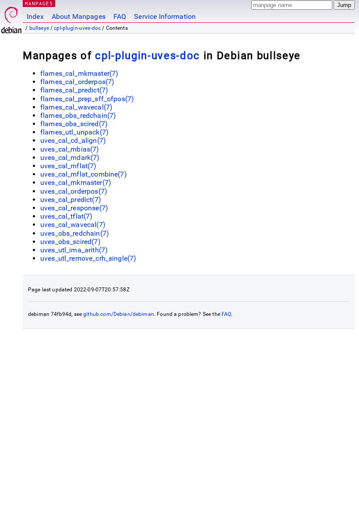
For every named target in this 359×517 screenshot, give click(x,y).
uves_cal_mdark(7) (70, 157)
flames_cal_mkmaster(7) (79, 73)
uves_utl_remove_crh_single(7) (88, 258)
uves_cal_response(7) (74, 208)
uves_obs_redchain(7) (74, 233)
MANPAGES (39, 3)
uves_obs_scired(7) (70, 241)
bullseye (39, 28)
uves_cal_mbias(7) (69, 149)
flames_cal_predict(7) (74, 90)
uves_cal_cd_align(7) (73, 140)
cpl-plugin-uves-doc (77, 28)
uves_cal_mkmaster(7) (75, 182)
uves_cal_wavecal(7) (73, 224)
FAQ (119, 16)
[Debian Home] (11, 17)
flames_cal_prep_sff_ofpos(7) (87, 99)
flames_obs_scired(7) (74, 124)
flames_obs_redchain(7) (78, 115)
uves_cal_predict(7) (70, 199)
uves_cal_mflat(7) (68, 166)
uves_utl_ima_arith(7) (74, 250)
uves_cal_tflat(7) (66, 216)
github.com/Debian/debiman (118, 314)
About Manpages (79, 16)
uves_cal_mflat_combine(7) (83, 174)
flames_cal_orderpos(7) (77, 82)
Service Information (165, 16)
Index (35, 16)
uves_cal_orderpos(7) (73, 191)
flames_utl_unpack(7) (74, 132)
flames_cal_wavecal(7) (76, 107)
